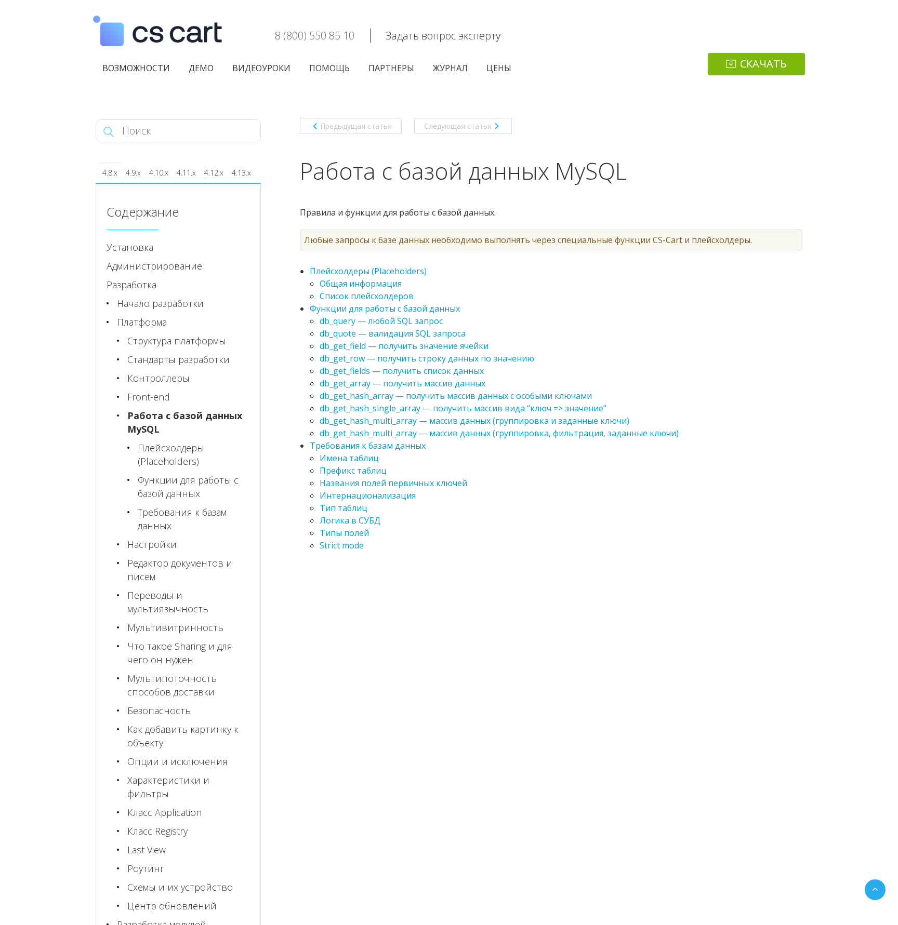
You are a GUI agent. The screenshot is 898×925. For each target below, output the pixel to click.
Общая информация (361, 283)
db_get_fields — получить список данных (402, 371)
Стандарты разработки (178, 359)
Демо (201, 68)
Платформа (142, 322)
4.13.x (241, 173)
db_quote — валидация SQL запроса (393, 333)
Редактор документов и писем (179, 570)
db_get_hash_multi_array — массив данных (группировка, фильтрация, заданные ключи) (499, 433)
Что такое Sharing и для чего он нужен (179, 653)
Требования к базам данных (368, 445)
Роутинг (145, 868)
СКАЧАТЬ (763, 64)
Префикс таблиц (353, 470)
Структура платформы (176, 340)
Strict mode (342, 545)
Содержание (143, 211)
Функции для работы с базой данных (385, 308)
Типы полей (344, 533)
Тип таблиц (343, 508)
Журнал (450, 68)
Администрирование (154, 266)
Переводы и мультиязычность (167, 602)
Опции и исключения (177, 761)
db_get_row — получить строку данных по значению (427, 358)
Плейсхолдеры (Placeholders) (368, 271)
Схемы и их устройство (180, 887)
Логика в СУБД (350, 520)
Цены (498, 68)
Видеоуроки (261, 68)
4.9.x (133, 173)
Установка (130, 247)
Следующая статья (458, 126)
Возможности (136, 68)
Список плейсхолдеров (367, 296)
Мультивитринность (175, 627)
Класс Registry (157, 831)
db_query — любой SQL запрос (381, 321)
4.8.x (109, 173)
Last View (146, 849)
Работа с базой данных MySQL (184, 422)
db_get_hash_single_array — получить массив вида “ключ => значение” (463, 408)
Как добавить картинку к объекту (183, 736)
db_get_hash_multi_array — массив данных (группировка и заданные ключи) (474, 420)
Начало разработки (160, 303)
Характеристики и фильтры (168, 787)
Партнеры (391, 68)
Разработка (131, 284)
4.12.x (213, 173)
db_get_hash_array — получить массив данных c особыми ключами (456, 395)
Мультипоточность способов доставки (172, 685)
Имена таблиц (349, 458)
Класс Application (164, 812)
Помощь (329, 68)
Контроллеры (158, 378)
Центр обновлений (172, 906)
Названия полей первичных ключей (393, 483)
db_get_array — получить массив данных (402, 383)
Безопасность (159, 710)
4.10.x (158, 173)
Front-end (148, 397)
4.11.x (186, 173)
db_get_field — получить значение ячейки (404, 346)
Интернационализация (368, 495)
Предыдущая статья (356, 126)
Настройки (152, 544)
